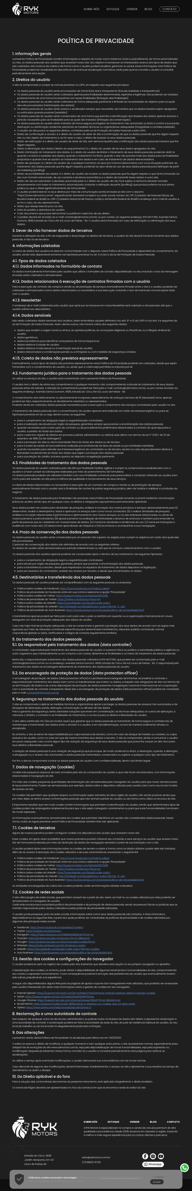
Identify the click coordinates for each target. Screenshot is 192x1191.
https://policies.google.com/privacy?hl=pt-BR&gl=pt (59, 938)
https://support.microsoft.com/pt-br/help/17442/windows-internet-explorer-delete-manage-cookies (96, 993)
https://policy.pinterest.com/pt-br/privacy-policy (57, 945)
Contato (170, 9)
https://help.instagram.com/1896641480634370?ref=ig (61, 934)
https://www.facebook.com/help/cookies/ (85, 588)
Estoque (113, 9)
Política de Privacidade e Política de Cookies (119, 1177)
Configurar (158, 1176)
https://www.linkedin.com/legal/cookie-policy (83, 603)
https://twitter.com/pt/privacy (43, 931)
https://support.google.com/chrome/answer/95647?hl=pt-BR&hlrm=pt (78, 1000)
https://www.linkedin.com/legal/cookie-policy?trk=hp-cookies (63, 949)
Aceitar (157, 1181)
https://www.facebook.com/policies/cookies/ (56, 927)
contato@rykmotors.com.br (43, 692)
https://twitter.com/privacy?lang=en (79, 599)
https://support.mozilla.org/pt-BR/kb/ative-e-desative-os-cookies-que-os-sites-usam (84, 1004)
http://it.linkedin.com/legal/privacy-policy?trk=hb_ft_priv (92, 606)
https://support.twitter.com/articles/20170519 (82, 595)
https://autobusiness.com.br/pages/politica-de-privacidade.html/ (105, 610)
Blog (148, 9)
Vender (132, 9)
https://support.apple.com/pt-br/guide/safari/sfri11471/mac (59, 996)
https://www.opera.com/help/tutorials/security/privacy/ (58, 1007)
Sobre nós (91, 9)
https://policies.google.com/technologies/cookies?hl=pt (62, 942)
